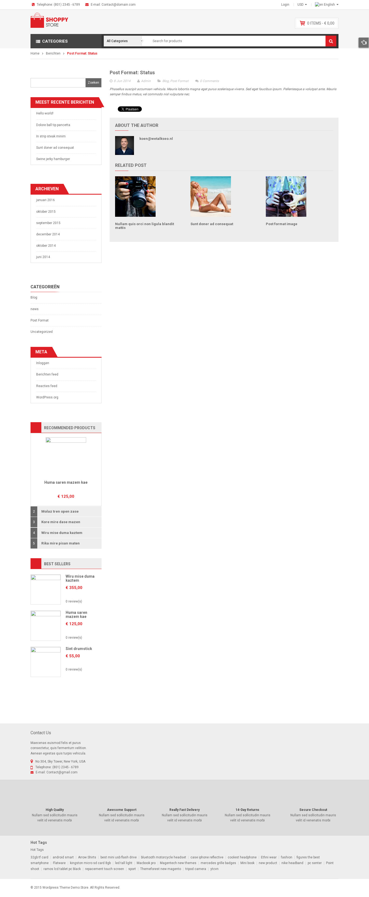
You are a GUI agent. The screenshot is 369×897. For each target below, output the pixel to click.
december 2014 (48, 234)
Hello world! (44, 113)
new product (268, 863)
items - (320, 23)
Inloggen (42, 363)
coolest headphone (242, 857)
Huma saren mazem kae (66, 482)
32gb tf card (39, 857)
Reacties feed (46, 386)
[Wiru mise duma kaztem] (46, 589)
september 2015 (48, 223)
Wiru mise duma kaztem (80, 578)
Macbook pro (146, 863)
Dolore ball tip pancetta (53, 125)
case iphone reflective (206, 857)
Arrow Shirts (87, 857)
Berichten (53, 53)
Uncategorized (42, 332)
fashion (286, 857)
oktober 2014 (46, 246)
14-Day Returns (247, 810)
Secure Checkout (313, 810)
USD (300, 4)
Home (35, 53)
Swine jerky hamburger (53, 159)
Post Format (40, 320)
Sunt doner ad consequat (55, 148)
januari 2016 (45, 200)
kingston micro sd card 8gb (90, 863)
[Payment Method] (294, 887)
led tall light (123, 863)
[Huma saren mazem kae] (66, 457)
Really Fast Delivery (184, 810)
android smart (63, 857)
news (35, 309)
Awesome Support (121, 810)
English (329, 4)
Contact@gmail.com (62, 772)
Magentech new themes (178, 863)
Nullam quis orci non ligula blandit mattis (144, 226)
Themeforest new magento (160, 869)
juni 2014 (43, 257)
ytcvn (214, 869)
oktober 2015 (46, 212)
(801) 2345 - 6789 (67, 4)
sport (132, 869)
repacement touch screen (104, 869)
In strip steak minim (51, 136)
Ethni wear (269, 857)
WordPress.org (47, 397)
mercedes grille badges (218, 863)
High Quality (55, 810)
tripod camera (195, 869)
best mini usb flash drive (118, 857)
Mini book (247, 863)
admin (146, 81)
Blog (34, 297)
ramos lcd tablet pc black (62, 869)
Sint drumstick (79, 648)
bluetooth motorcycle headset (163, 857)
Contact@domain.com (119, 4)
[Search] (331, 41)
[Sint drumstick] (46, 662)
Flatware (59, 863)
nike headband (292, 863)
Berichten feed (47, 374)
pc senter (315, 863)
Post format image (281, 224)
